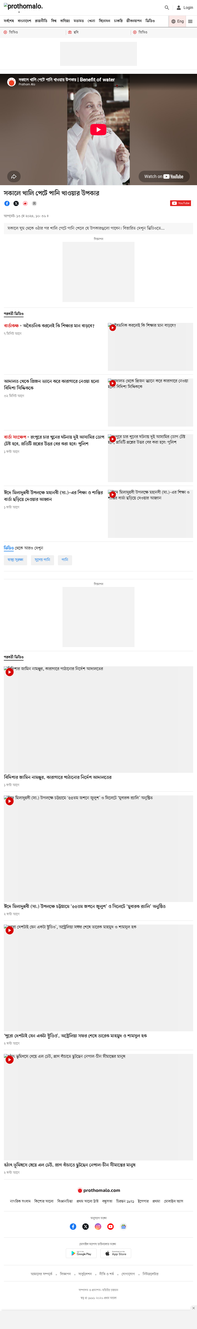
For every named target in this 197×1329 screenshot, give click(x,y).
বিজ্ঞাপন (65, 1274)
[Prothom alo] (24, 8)
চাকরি (118, 21)
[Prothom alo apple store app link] (116, 1254)
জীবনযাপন (134, 21)
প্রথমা (156, 1201)
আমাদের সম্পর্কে (41, 1274)
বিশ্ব (53, 21)
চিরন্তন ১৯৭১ (125, 1201)
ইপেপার (143, 1201)
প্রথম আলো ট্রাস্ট (87, 1201)
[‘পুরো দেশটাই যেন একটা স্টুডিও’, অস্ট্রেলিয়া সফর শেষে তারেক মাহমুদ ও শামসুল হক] (98, 978)
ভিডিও (150, 21)
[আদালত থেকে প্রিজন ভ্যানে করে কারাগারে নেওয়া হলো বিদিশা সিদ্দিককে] (150, 402)
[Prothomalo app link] (81, 1254)
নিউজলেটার (151, 1274)
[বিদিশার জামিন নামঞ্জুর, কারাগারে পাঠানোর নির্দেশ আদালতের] (98, 719)
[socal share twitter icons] (17, 205)
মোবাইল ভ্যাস (173, 1201)
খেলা (91, 21)
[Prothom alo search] (167, 8)
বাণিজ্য (65, 21)
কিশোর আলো (44, 1201)
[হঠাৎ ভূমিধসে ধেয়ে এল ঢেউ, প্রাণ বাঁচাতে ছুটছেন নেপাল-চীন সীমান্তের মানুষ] (98, 1107)
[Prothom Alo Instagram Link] (100, 1227)
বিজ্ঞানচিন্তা (65, 1201)
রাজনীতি (41, 21)
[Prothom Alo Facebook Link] (75, 1227)
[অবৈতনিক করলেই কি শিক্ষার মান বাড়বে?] (150, 347)
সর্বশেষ (9, 21)
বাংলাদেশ (24, 21)
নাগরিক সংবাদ (20, 1201)
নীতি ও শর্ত (106, 1274)
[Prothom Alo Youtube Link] (113, 1227)
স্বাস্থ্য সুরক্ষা (15, 560)
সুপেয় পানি (42, 560)
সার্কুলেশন (85, 1274)
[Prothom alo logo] (98, 1192)
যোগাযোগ (128, 1274)
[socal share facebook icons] (8, 205)
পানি (65, 560)
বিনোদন (104, 21)
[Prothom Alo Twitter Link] (88, 1227)
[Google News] (123, 1227)
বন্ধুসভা (107, 1201)
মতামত (79, 21)
